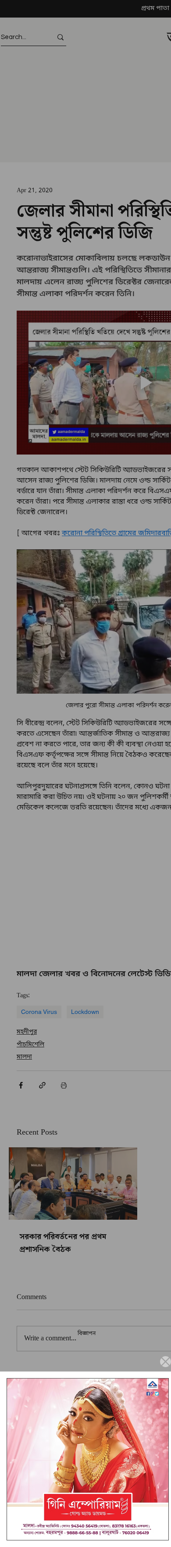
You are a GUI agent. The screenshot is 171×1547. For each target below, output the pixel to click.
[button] (165, 1361)
